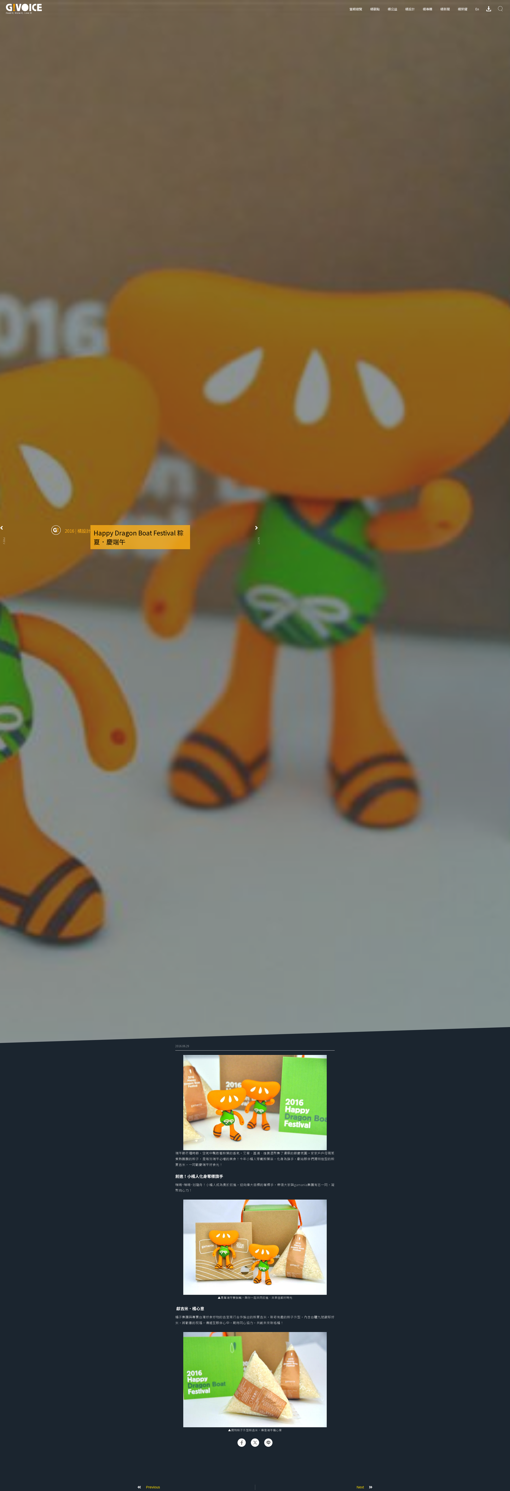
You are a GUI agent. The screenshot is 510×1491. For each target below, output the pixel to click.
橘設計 (410, 9)
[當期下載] (488, 9)
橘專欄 (427, 9)
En (477, 9)
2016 (69, 530)
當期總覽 (355, 9)
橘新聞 (445, 9)
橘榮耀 (462, 9)
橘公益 (392, 9)
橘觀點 (375, 9)
